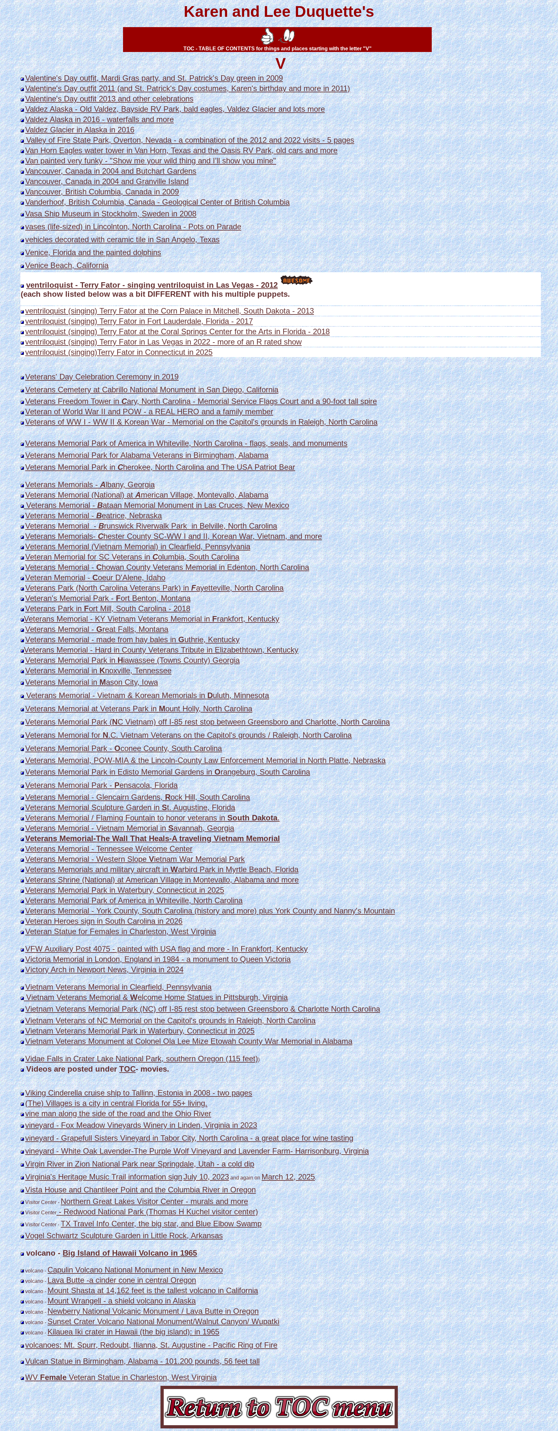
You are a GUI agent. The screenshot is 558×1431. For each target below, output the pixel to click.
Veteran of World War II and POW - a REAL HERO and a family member (149, 411)
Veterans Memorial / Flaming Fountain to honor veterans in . (152, 817)
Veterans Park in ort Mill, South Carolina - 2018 (107, 608)
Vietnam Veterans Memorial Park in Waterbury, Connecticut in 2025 (139, 1030)
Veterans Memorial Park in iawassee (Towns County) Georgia (132, 660)
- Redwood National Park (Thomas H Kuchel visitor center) (157, 1211)
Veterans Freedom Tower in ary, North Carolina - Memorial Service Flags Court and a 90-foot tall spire (201, 401)
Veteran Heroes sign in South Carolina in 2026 (103, 921)
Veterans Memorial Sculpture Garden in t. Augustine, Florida (130, 807)
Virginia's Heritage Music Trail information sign (103, 1176)
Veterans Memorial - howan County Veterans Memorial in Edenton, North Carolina (167, 567)
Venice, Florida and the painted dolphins (93, 252)
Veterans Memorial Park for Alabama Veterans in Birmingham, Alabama (146, 455)
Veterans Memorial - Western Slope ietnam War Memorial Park (135, 859)
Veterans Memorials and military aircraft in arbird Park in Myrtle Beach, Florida (161, 869)
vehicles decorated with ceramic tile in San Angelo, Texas (122, 239)
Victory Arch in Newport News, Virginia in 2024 (104, 969)
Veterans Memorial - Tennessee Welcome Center (108, 848)
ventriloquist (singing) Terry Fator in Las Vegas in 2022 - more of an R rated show (163, 341)
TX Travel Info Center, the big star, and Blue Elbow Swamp (161, 1223)
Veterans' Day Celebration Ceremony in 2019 (102, 376)
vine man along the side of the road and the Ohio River (118, 1113)
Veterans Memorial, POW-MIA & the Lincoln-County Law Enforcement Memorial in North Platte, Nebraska (205, 760)
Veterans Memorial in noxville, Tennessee (98, 670)
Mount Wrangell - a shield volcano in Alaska (121, 1300)
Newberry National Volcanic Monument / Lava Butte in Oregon (153, 1311)
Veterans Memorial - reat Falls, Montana (96, 629)
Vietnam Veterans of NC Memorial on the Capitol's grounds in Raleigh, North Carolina (170, 1020)
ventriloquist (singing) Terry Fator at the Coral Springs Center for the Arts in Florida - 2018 (177, 331)
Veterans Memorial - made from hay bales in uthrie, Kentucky (132, 639)
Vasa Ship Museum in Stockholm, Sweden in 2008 (110, 213)
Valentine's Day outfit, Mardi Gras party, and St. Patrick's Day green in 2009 (154, 78)
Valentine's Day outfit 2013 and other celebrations (109, 98)
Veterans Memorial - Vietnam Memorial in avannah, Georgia (129, 828)
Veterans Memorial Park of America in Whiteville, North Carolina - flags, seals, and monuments (186, 443)
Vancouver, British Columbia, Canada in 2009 (102, 191)
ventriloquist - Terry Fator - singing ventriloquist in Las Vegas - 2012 (152, 285)
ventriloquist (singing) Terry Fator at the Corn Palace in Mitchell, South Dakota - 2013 (169, 310)
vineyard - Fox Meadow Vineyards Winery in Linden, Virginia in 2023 (141, 1125)
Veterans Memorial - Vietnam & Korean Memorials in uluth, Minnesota (146, 695)
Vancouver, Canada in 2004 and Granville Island (107, 181)
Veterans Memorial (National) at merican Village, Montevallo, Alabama (146, 494)
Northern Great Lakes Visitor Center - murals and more (154, 1201)
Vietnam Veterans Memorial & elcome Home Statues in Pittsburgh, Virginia (156, 997)
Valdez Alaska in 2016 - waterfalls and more (99, 119)
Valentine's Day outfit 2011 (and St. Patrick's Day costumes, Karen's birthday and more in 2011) (187, 88)
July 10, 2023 (206, 1176)
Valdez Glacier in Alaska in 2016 (79, 129)
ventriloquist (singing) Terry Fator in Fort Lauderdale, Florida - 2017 (139, 321)
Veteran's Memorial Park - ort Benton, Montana (108, 598)
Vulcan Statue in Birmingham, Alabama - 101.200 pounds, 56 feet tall (142, 1361)
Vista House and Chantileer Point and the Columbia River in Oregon (140, 1189)
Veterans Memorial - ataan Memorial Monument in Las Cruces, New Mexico (156, 505)
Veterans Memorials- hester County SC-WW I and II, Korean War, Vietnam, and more (173, 536)
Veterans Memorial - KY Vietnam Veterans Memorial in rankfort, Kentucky (151, 618)
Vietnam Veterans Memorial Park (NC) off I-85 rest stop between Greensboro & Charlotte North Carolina (202, 1008)
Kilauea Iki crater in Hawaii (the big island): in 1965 (133, 1331)
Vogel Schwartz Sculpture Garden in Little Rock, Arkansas (124, 1235)
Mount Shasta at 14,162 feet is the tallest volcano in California (152, 1290)
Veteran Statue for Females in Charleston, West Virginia (120, 931)
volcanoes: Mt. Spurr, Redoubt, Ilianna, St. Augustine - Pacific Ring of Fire (151, 1345)
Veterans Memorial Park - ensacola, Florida (101, 785)
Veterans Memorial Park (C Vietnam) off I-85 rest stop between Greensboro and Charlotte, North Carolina (207, 721)
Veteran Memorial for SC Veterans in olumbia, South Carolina (132, 556)
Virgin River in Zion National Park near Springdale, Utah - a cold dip (139, 1163)
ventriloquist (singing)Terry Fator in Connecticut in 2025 (118, 352)
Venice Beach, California (66, 265)
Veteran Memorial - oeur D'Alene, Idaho (95, 577)
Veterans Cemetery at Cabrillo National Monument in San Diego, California (151, 389)
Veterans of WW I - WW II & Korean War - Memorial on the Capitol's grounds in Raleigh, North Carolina (201, 421)
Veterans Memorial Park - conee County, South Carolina (123, 748)
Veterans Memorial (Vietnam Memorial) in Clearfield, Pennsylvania (137, 546)
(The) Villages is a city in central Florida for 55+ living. (116, 1103)
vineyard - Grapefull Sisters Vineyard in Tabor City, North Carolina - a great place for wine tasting (189, 1138)
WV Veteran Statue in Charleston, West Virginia (121, 1377)
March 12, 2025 (288, 1176)
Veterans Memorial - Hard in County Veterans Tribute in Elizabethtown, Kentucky (161, 649)
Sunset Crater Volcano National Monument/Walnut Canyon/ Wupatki (163, 1321)
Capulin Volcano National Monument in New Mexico (135, 1269)
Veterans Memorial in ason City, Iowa (91, 682)
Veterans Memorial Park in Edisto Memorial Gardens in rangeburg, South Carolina (167, 771)
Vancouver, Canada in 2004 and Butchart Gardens (110, 171)
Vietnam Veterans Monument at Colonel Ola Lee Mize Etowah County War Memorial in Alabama (188, 1041)
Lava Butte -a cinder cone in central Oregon (121, 1280)
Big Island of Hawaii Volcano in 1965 (130, 1253)
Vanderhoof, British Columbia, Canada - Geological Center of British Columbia (157, 202)
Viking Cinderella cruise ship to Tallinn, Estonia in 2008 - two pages (138, 1092)
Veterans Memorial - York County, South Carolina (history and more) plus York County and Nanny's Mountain (210, 910)
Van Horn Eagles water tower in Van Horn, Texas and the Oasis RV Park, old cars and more (181, 150)
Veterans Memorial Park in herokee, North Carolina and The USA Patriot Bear (160, 467)
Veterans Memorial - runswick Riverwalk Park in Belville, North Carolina (151, 525)
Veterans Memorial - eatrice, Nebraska (93, 515)
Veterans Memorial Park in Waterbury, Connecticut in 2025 (124, 890)
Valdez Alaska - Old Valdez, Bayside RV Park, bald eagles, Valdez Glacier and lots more (175, 109)
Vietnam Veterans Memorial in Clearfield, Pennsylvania (118, 987)
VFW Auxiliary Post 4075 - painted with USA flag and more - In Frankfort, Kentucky (166, 948)
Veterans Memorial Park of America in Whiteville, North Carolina (134, 900)
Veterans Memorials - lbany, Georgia (90, 484)
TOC (127, 1069)
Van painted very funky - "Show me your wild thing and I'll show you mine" (150, 160)
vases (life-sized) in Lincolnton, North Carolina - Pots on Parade (133, 226)
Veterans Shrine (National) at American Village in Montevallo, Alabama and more (162, 879)
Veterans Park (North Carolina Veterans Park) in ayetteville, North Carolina (154, 587)
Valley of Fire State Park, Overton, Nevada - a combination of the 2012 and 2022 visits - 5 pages (189, 140)
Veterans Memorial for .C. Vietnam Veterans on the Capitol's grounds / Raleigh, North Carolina (188, 735)
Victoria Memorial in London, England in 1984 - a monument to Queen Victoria (158, 959)
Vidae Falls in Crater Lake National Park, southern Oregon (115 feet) (141, 1058)
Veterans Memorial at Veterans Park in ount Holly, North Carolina (138, 708)
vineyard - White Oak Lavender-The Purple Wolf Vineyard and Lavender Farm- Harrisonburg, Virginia (197, 1151)
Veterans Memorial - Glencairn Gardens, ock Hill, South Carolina (137, 797)
